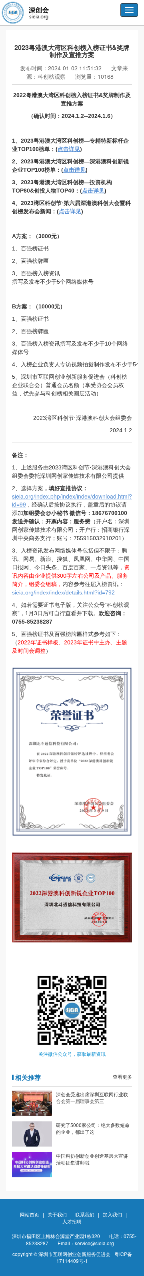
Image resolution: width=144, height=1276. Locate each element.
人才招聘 (72, 1221)
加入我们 (112, 1214)
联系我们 (84, 1214)
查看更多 (122, 1076)
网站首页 (29, 1214)
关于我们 (57, 1214)
